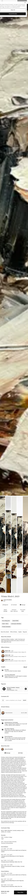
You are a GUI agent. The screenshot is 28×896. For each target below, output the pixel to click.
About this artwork (5, 631)
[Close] (25, 2)
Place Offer (20, 892)
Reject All (13, 9)
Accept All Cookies (13, 13)
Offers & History (13, 631)
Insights (20, 631)
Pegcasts (25, 631)
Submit (24, 700)
